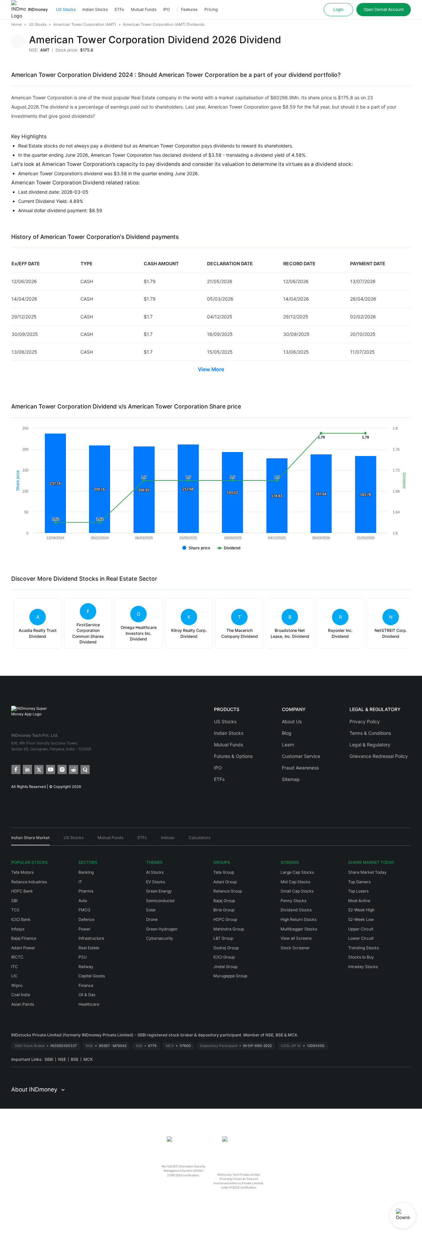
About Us (292, 721)
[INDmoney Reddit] (73, 769)
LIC (14, 975)
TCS (15, 909)
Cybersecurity (159, 938)
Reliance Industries (29, 881)
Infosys (17, 929)
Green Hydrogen (161, 929)
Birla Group (223, 909)
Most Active (359, 900)
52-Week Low (361, 919)
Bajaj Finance (23, 938)
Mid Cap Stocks (295, 881)
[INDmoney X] (38, 769)
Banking (86, 872)
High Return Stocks (298, 919)
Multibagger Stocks (299, 929)
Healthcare (88, 1004)
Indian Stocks (95, 9)
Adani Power (23, 947)
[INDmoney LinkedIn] (27, 769)
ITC (14, 966)
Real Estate (88, 947)
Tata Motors (22, 872)
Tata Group (223, 872)
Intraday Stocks (363, 966)
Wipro (16, 985)
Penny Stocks (293, 900)
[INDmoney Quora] (84, 769)
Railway (85, 966)
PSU (82, 957)
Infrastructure (91, 938)
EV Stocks (155, 881)
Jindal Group (225, 966)
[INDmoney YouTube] (50, 769)
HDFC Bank (22, 891)
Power (84, 929)
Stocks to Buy (361, 957)
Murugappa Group (230, 975)
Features (189, 9)
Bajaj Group (224, 900)
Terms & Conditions (370, 733)
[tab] (30, 840)
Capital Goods (91, 975)
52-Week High (361, 909)
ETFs (119, 9)
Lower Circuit (361, 938)
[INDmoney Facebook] (15, 769)
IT (80, 881)
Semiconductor (160, 900)
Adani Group (225, 881)
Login (338, 9)
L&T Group (223, 938)
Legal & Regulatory (369, 744)
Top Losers (358, 891)
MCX (88, 1059)
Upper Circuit (360, 929)
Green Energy (159, 891)
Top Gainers (359, 881)
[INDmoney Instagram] (61, 769)
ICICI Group (224, 957)
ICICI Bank (21, 919)
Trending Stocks (363, 947)
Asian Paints (22, 1004)
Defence (86, 919)
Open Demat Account (384, 9)
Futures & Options (233, 756)
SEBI (49, 1059)
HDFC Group (225, 919)
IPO (166, 9)
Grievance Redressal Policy (378, 756)
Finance (85, 985)
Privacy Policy (364, 721)
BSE (74, 1059)
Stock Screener (295, 947)
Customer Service (301, 756)
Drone (152, 919)
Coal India (20, 994)
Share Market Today (367, 872)
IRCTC (17, 957)
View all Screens (296, 938)
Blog (286, 733)
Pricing (211, 9)
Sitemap (291, 779)
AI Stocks (155, 872)
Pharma (85, 891)
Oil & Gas (86, 994)
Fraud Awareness (300, 767)
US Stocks (65, 9)
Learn (288, 744)
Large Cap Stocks (297, 872)
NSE (62, 1059)
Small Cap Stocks (297, 891)
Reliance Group (227, 891)
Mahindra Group (228, 929)
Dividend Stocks (296, 909)
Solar (151, 909)
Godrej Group (226, 947)
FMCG (84, 909)
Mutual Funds (143, 9)
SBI (14, 900)
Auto (82, 900)
